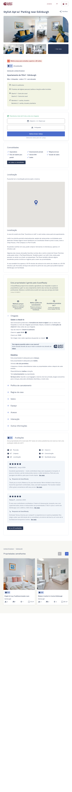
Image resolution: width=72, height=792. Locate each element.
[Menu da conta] (64, 4)
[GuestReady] (8, 3)
